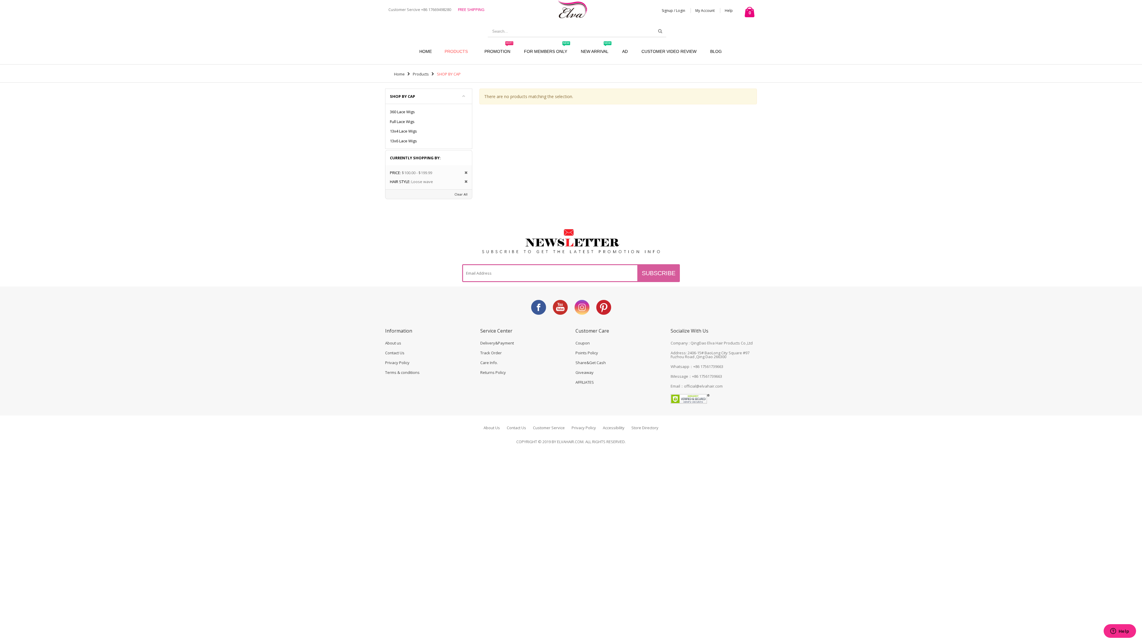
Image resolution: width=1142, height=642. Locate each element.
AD (625, 51)
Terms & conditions (402, 372)
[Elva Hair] (572, 9)
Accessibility (614, 427)
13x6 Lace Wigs (403, 141)
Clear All (461, 194)
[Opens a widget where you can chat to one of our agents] (1119, 631)
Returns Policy (493, 372)
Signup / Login (673, 10)
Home (399, 74)
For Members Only (547, 48)
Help (729, 10)
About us (393, 343)
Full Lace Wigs (402, 121)
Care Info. (489, 362)
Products (456, 51)
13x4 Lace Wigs (403, 131)
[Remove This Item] (464, 172)
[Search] (660, 31)
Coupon (582, 343)
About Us (492, 427)
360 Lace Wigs (402, 111)
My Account (705, 10)
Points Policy (586, 352)
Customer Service (549, 427)
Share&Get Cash (590, 362)
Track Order (491, 352)
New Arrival (596, 48)
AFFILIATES (584, 382)
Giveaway (584, 372)
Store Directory (644, 427)
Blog (716, 51)
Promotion (498, 48)
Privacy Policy (397, 362)
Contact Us (394, 352)
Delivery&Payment (497, 343)
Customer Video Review (669, 51)
